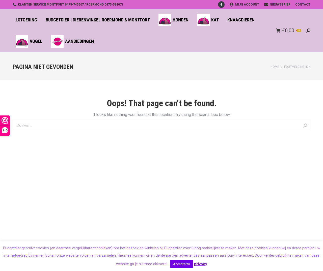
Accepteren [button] (181, 264)
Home (275, 67)
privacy (200, 264)
